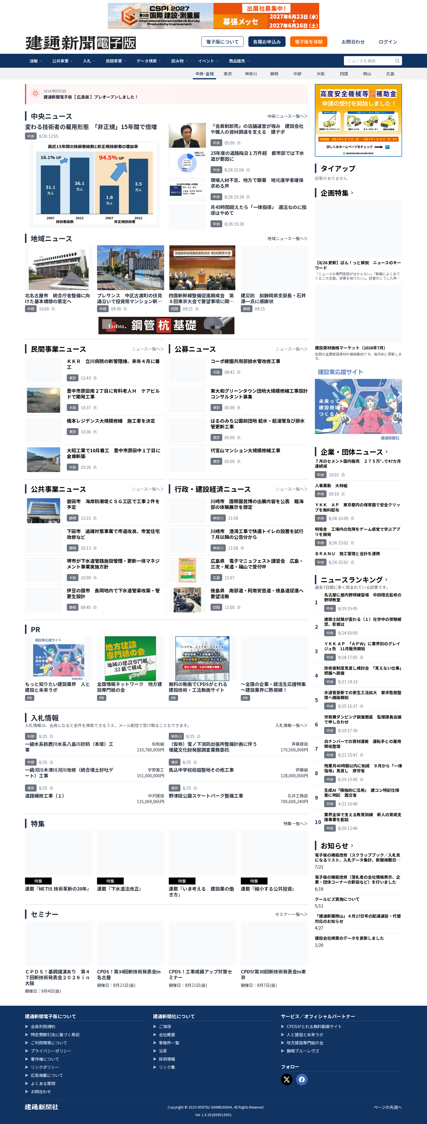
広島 (390, 73)
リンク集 (164, 1067)
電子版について (222, 41)
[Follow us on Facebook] (302, 1079)
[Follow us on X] (287, 1079)
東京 (228, 73)
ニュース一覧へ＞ (148, 349)
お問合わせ (353, 41)
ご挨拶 (162, 1026)
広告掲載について (44, 1075)
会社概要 (164, 1034)
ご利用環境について (46, 1043)
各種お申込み (267, 41)
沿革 (160, 1051)
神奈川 (251, 73)
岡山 (367, 73)
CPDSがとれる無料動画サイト (311, 1026)
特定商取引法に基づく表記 (52, 1034)
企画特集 (335, 192)
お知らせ (335, 845)
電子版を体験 (309, 41)
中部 (297, 73)
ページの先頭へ (388, 1107)
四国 (344, 73)
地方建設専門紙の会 (302, 1043)
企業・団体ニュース (352, 451)
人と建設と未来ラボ (302, 1034)
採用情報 (164, 1059)
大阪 (321, 73)
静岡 (274, 73)
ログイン (388, 41)
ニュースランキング (352, 579)
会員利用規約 (40, 1026)
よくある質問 (40, 1083)
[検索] (397, 60)
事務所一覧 (166, 1043)
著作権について (42, 1059)
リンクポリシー (42, 1067)
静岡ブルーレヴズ (300, 1051)
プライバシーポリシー (48, 1051)
